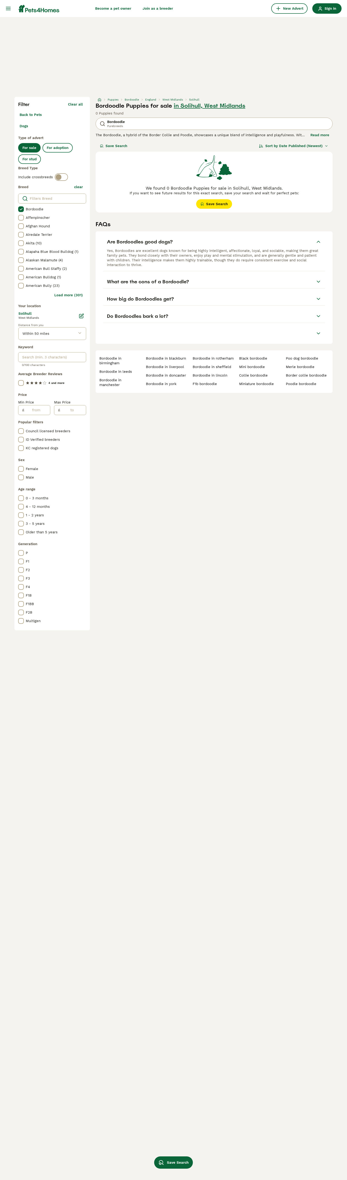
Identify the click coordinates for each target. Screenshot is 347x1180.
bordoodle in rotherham (213, 358)
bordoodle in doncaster (166, 375)
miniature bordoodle (256, 384)
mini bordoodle (252, 367)
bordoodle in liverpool (165, 367)
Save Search (116, 146)
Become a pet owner (113, 8)
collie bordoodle (253, 375)
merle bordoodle (300, 367)
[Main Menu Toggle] (8, 8)
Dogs (24, 126)
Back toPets (31, 115)
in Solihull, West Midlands (209, 105)
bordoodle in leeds (115, 371)
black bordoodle (253, 358)
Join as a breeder (158, 8)
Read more (319, 135)
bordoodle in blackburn (166, 358)
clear (78, 187)
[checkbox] (21, 209)
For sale (29, 148)
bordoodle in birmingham (110, 360)
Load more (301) (68, 295)
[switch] (61, 177)
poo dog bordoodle (302, 358)
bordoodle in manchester (110, 382)
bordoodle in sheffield (212, 367)
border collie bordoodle (306, 375)
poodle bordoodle (301, 384)
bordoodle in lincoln (210, 375)
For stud (29, 159)
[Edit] (81, 316)
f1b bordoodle (205, 384)
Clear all (75, 104)
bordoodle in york (161, 384)
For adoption (57, 148)
